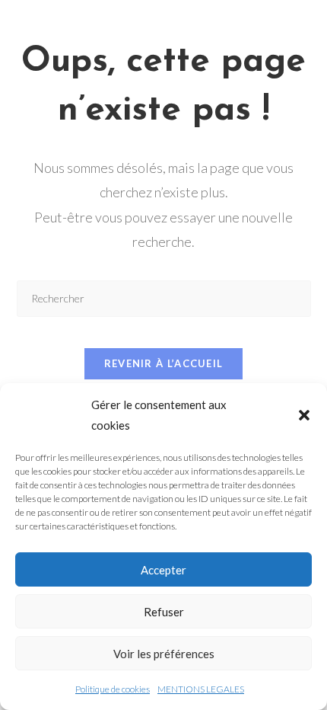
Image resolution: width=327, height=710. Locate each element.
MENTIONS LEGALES (200, 689)
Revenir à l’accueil (164, 363)
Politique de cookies (112, 689)
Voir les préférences (163, 653)
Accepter (163, 570)
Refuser (164, 612)
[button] (304, 415)
